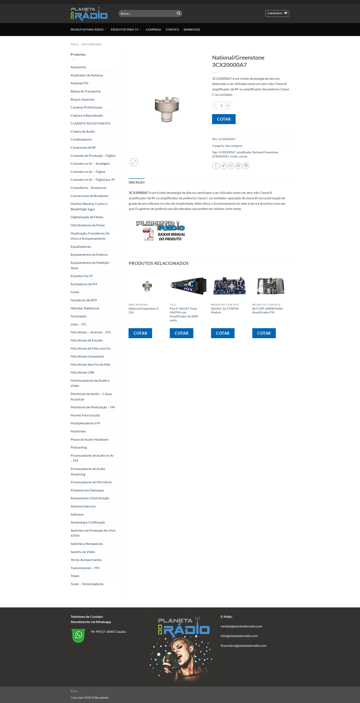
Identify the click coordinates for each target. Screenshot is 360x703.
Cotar (224, 119)
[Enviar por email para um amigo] (231, 165)
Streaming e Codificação (88, 522)
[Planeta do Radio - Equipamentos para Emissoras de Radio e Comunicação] (91, 13)
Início (75, 44)
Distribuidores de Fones (88, 225)
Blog (74, 691)
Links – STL (78, 324)
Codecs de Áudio (83, 131)
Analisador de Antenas (87, 75)
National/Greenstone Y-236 (144, 310)
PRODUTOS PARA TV (124, 29)
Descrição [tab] (137, 182)
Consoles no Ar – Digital (88, 171)
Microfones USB (82, 372)
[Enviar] (178, 13)
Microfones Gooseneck (87, 356)
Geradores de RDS (84, 300)
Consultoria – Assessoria (88, 187)
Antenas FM (79, 83)
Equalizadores (81, 246)
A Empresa (153, 29)
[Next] (289, 308)
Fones (75, 292)
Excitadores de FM (84, 284)
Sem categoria (91, 44)
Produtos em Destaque (87, 490)
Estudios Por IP (82, 276)
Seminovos (192, 29)
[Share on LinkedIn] (245, 165)
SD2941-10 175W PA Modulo (225, 310)
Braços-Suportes (83, 99)
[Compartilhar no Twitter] (223, 165)
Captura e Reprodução (87, 115)
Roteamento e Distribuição (90, 498)
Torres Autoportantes (86, 560)
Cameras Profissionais (86, 107)
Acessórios (78, 67)
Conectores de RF (83, 147)
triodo (234, 156)
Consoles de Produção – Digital (93, 155)
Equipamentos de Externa (89, 254)
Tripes (75, 576)
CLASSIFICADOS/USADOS (90, 123)
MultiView (78, 431)
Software (77, 514)
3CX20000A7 (227, 152)
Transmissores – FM (85, 568)
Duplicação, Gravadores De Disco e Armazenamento (90, 236)
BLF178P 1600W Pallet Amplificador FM (267, 310)
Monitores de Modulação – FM (93, 407)
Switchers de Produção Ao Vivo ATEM (93, 533)
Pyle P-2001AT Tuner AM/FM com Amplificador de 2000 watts (184, 314)
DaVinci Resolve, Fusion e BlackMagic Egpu (89, 206)
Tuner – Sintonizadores (87, 584)
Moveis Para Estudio (85, 415)
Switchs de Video (83, 552)
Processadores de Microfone (91, 482)
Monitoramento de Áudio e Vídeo (90, 383)
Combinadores (81, 139)
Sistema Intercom (83, 506)
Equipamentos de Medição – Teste (91, 265)
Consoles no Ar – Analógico (90, 163)
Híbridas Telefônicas (85, 308)
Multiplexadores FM (85, 423)
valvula (243, 156)
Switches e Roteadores (87, 544)
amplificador (244, 152)
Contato (172, 29)
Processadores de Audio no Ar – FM (92, 458)
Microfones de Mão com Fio (90, 348)
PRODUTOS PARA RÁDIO (87, 29)
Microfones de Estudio (87, 340)
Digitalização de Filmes (87, 217)
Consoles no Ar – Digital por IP (93, 179)
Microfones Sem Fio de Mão (90, 364)
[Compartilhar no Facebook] (215, 165)
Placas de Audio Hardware (89, 439)
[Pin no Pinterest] (238, 165)
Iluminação (78, 316)
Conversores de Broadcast (89, 196)
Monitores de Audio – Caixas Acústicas (91, 396)
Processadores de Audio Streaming (88, 471)
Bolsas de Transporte (86, 91)
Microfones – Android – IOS (91, 332)
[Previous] (129, 308)
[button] (277, 13)
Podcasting (79, 447)
